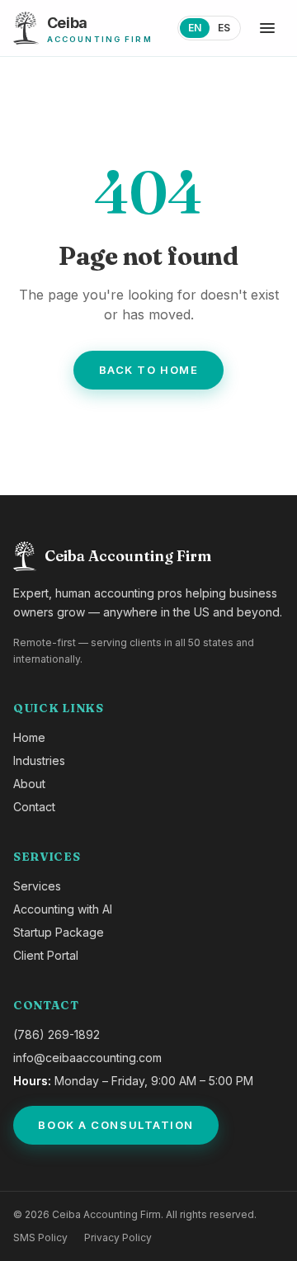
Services (37, 886)
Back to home (149, 369)
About (29, 784)
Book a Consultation (116, 1124)
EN (194, 27)
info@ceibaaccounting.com (87, 1058)
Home (29, 737)
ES (224, 27)
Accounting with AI (62, 909)
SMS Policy (40, 1237)
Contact (34, 807)
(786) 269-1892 (56, 1034)
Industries (39, 760)
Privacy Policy (118, 1237)
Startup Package (58, 932)
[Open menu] (267, 28)
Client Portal (45, 955)
